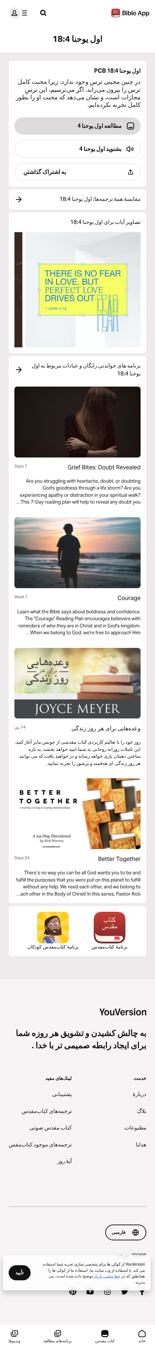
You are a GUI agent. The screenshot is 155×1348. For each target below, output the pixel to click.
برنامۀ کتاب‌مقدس (110, 947)
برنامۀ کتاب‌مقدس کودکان (53, 947)
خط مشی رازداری (106, 1276)
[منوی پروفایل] (19, 13)
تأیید (19, 1272)
